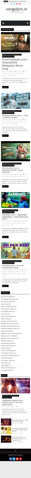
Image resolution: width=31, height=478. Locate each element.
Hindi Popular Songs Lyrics (8, 311)
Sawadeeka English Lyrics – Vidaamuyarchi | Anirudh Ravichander (13, 402)
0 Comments (19, 71)
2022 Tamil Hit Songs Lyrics (8, 301)
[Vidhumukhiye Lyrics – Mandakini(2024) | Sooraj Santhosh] (15, 142)
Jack (13, 71)
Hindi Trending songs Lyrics (8, 316)
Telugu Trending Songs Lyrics (9, 367)
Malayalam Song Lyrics (11, 121)
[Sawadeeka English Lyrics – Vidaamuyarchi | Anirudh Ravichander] (15, 379)
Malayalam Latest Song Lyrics (8, 271)
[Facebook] (10, 458)
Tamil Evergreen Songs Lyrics (8, 353)
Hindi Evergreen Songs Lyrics (8, 309)
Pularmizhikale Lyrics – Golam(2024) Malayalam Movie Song (15, 64)
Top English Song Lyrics (7, 370)
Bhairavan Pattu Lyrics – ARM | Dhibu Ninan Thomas (20, 420)
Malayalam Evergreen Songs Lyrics (10, 328)
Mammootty (19, 121)
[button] (15, 450)
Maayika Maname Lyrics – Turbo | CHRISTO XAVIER (15, 116)
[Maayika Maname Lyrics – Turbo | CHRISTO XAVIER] (15, 93)
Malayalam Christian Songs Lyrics (10, 323)
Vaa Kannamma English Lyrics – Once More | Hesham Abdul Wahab (20, 430)
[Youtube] (17, 458)
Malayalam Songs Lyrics (8, 56)
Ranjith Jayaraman (17, 73)
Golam (10, 73)
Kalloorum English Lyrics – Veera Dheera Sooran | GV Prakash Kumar (17, 2)
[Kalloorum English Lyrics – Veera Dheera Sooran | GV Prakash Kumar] (6, 436)
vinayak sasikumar (11, 75)
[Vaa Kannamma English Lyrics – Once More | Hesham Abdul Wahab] (6, 427)
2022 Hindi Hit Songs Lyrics (8, 296)
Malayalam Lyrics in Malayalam (9, 336)
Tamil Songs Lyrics (6, 363)
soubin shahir (13, 223)
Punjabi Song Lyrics (6, 348)
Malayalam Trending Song (8, 273)
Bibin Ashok (9, 176)
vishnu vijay (9, 225)
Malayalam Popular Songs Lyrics (10, 210)
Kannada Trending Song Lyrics (9, 321)
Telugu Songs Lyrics (6, 365)
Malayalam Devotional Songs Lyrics (10, 326)
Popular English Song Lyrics (8, 345)
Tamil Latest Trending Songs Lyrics (10, 355)
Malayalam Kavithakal (7, 331)
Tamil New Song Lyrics (7, 358)
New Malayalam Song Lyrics (8, 343)
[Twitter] (13, 458)
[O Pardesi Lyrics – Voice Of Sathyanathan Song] (15, 243)
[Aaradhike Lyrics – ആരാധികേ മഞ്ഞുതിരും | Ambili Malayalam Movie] (15, 193)
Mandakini (15, 176)
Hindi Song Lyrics (5, 314)
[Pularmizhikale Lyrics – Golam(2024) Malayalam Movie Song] (15, 33)
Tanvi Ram (19, 223)
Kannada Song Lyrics (6, 318)
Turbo (8, 123)
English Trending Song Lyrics (8, 306)
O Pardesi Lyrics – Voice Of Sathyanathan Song (13, 266)
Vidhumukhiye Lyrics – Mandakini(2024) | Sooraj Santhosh (12, 170)
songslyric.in (16, 8)
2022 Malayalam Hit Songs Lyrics (9, 299)
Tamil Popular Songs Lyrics (8, 360)
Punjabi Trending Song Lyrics (8, 350)
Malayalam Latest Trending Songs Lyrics (12, 54)
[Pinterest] (20, 458)
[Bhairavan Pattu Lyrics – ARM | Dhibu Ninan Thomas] (6, 419)
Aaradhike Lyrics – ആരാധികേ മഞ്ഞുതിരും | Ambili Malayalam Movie (15, 216)
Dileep (25, 269)
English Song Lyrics (6, 304)
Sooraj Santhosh (21, 176)
